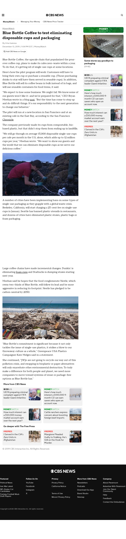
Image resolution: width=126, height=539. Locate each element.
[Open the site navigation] (19, 15)
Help (105, 495)
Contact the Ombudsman (114, 502)
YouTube (29, 483)
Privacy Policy (57, 483)
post (32, 99)
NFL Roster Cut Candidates (6, 490)
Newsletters (82, 483)
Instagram (30, 490)
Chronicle (8, 119)
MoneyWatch (9, 22)
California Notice (59, 486)
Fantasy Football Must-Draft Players (10, 495)
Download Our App (85, 490)
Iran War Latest (6, 486)
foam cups (22, 272)
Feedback (107, 498)
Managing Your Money (30, 22)
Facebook (30, 486)
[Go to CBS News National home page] (55, 15)
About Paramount (110, 483)
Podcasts (81, 486)
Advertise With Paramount (114, 486)
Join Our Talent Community (109, 490)
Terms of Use (57, 493)
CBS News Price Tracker (53, 22)
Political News (6, 483)
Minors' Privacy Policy (61, 497)
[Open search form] (122, 15)
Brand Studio (82, 493)
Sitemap (80, 497)
